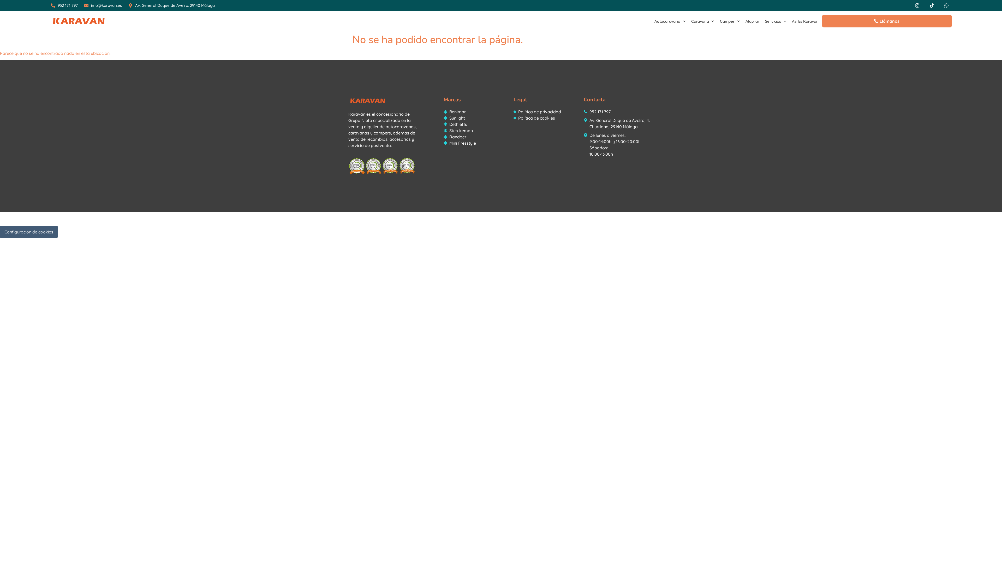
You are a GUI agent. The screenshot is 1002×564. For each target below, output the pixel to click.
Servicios (773, 21)
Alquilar (752, 21)
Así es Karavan (805, 21)
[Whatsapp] (946, 5)
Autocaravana (667, 21)
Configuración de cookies (28, 231)
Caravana (700, 21)
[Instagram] (917, 5)
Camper (727, 21)
